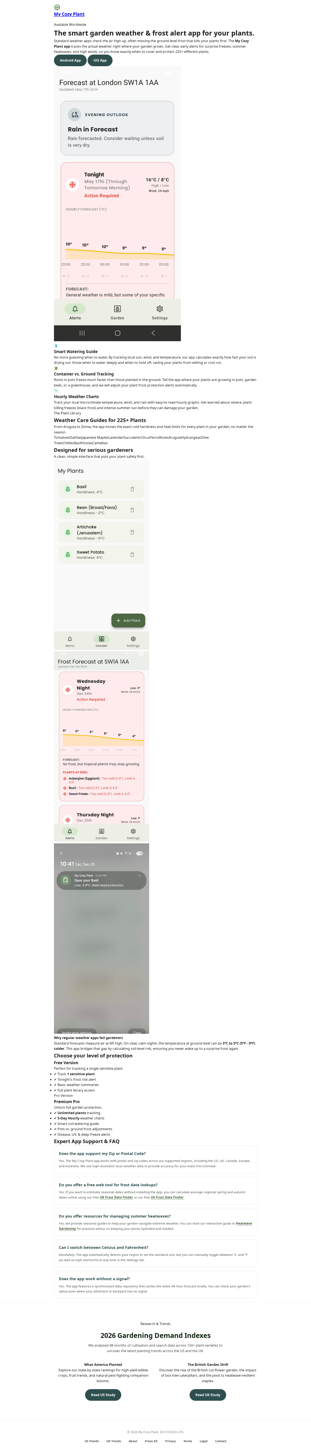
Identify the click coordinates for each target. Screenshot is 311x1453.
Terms (187, 1441)
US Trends (92, 1441)
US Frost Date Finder (167, 1197)
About (133, 1441)
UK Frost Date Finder (116, 1197)
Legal (204, 1441)
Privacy (170, 1441)
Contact (220, 1441)
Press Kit (151, 1441)
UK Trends (113, 1441)
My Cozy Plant (69, 14)
